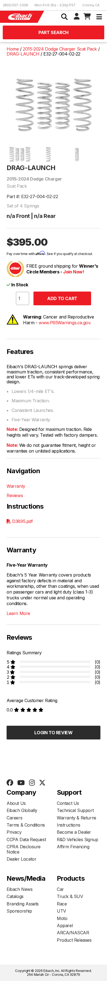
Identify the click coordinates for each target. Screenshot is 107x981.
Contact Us (68, 803)
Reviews (15, 495)
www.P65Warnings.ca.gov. (65, 322)
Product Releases (74, 940)
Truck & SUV (70, 896)
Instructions (68, 824)
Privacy (14, 832)
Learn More (18, 613)
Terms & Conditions (26, 824)
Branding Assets (23, 903)
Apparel (65, 925)
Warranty (16, 486)
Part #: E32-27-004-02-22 (32, 196)
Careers (14, 817)
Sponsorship (19, 910)
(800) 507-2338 (15, 5)
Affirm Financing (73, 846)
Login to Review (53, 732)
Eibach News (20, 889)
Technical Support (75, 810)
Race (62, 903)
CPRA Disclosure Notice (24, 849)
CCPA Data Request (26, 839)
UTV (61, 910)
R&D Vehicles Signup (77, 839)
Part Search (53, 32)
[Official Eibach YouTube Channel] (20, 783)
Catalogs (15, 896)
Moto (62, 918)
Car (60, 889)
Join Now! (73, 272)
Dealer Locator (21, 859)
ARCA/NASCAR (73, 932)
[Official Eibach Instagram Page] (32, 783)
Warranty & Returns (76, 817)
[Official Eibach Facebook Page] (10, 783)
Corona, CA (91, 5)
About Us (16, 803)
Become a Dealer (74, 832)
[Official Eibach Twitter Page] (42, 783)
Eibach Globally (22, 810)
